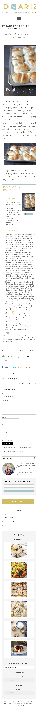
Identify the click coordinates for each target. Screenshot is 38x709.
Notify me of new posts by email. (14, 451)
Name (4, 417)
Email (4, 425)
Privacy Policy (19, 534)
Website (4, 432)
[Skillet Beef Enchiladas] (19, 577)
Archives (19, 689)
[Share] (26, 367)
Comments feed (10, 521)
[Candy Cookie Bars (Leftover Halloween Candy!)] (19, 596)
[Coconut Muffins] (19, 636)
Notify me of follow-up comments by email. (18, 448)
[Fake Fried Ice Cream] (19, 557)
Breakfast (11, 373)
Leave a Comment (23, 29)
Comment (5, 400)
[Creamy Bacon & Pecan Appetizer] (19, 616)
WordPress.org (9, 525)
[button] (28, 214)
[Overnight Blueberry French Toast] (19, 656)
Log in (6, 514)
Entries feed (8, 518)
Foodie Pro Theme (21, 702)
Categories (19, 676)
